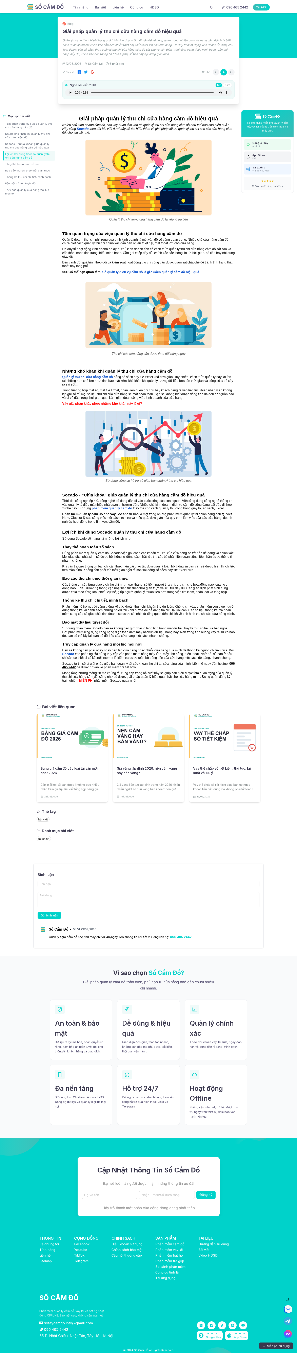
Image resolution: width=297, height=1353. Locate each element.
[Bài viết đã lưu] (212, 8)
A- (216, 72)
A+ (231, 72)
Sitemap (45, 1261)
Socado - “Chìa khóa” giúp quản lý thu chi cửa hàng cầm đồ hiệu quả (27, 145)
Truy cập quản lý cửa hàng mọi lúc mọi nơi (27, 191)
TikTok (79, 1255)
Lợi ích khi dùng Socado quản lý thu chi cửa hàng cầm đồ (28, 155)
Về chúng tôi (49, 1244)
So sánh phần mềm (170, 1267)
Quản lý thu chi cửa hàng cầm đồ (87, 377)
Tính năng (47, 1250)
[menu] (138, 7)
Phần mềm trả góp (169, 1261)
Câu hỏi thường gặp (127, 1255)
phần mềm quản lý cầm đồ (112, 508)
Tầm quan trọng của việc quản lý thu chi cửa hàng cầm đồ (28, 125)
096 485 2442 (181, 937)
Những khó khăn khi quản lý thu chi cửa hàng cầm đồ (27, 135)
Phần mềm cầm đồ (169, 1244)
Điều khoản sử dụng (127, 1244)
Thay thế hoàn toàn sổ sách (23, 164)
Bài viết (203, 1250)
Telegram (81, 1261)
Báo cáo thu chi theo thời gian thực (27, 170)
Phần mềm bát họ (169, 1255)
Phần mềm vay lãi (169, 1250)
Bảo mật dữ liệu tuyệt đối (20, 183)
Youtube (80, 1250)
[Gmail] (92, 72)
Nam (227, 85)
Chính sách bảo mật (127, 1250)
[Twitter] (86, 72)
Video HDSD (208, 1255)
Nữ (218, 85)
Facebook (82, 1244)
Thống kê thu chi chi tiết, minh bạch (28, 177)
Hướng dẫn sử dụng (213, 1244)
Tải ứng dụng (165, 1278)
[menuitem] (81, 7)
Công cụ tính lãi (167, 1272)
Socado (83, 129)
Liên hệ (45, 1255)
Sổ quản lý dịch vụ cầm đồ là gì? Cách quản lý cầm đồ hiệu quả (150, 272)
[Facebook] (79, 72)
